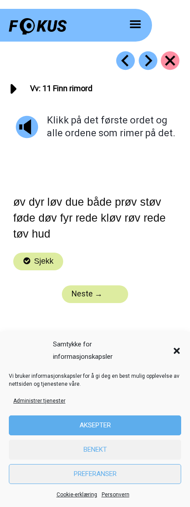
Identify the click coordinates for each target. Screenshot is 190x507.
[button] (176, 350)
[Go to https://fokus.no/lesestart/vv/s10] (125, 61)
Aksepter (95, 425)
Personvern (115, 495)
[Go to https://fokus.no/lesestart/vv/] (170, 61)
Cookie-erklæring (77, 495)
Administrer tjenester (39, 401)
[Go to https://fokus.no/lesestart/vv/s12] (148, 61)
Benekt (95, 449)
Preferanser (95, 474)
